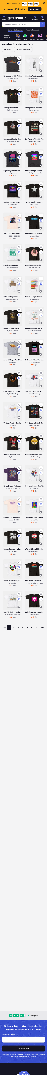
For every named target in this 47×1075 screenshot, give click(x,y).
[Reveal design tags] (19, 70)
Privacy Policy (31, 1054)
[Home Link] (17, 18)
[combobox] (21, 24)
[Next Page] (42, 627)
